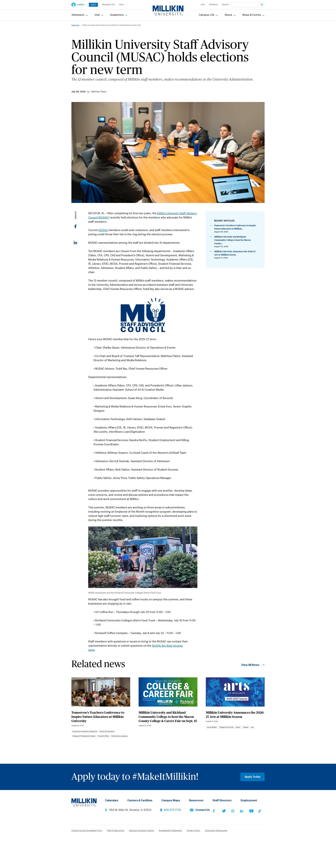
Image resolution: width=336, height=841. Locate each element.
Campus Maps (170, 800)
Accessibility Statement (170, 831)
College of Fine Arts (226, 727)
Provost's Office (103, 736)
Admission (78, 15)
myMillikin (81, 5)
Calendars (111, 800)
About (229, 15)
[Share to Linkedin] (75, 243)
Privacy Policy (193, 831)
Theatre (245, 727)
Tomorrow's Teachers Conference (84, 731)
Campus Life (207, 15)
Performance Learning (119, 736)
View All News (250, 665)
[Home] (168, 11)
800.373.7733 (172, 810)
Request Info (108, 5)
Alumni (225, 5)
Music (238, 727)
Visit (97, 15)
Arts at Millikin (212, 727)
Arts (203, 5)
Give (121, 5)
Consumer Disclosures (216, 831)
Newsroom (75, 25)
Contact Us (202, 810)
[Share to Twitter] (75, 234)
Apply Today (252, 777)
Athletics (213, 5)
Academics (117, 15)
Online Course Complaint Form (86, 831)
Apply (93, 5)
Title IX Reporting (115, 831)
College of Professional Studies (83, 736)
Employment (249, 800)
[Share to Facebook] (75, 226)
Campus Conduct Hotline (141, 831)
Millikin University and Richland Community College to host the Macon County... (232, 240)
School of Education (106, 731)
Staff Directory (222, 800)
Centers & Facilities (139, 800)
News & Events (252, 15)
